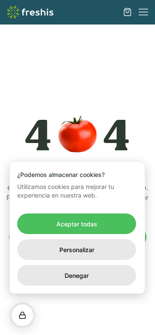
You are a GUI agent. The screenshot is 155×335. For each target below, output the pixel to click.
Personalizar (76, 249)
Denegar (77, 275)
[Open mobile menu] (143, 12)
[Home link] (30, 12)
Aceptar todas (76, 224)
